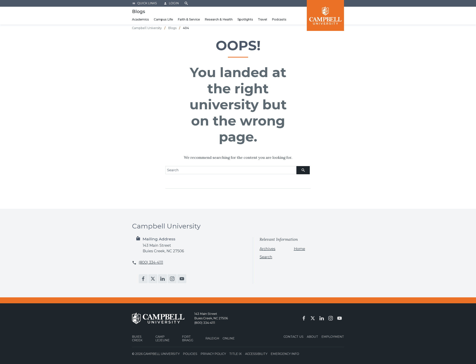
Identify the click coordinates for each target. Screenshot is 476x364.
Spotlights (245, 19)
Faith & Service (189, 19)
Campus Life (163, 19)
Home (299, 249)
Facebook (143, 278)
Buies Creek (137, 338)
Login (171, 3)
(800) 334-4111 (151, 262)
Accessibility (256, 354)
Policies (190, 354)
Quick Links (144, 3)
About (312, 336)
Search (186, 3)
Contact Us (293, 336)
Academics (140, 19)
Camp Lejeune (162, 338)
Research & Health (219, 19)
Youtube (181, 278)
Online (229, 338)
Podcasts (279, 19)
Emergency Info (285, 354)
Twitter (152, 278)
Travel (262, 19)
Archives (267, 249)
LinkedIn (162, 278)
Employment (332, 336)
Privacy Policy (213, 354)
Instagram (172, 278)
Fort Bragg (187, 338)
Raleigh (212, 338)
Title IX (235, 354)
